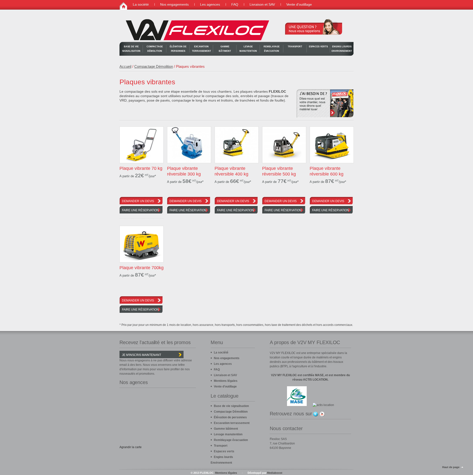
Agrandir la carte (130, 447)
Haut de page (450, 467)
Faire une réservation (140, 210)
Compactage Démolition (155, 48)
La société (141, 4)
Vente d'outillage (299, 4)
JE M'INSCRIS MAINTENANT (141, 355)
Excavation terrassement (201, 48)
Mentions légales (225, 381)
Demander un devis (138, 201)
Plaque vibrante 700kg (141, 267)
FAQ (234, 4)
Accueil (125, 66)
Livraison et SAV (262, 4)
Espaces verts (318, 46)
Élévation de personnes (178, 48)
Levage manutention (248, 48)
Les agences (210, 4)
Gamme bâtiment (225, 48)
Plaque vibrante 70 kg (140, 168)
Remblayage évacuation (272, 48)
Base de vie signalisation (131, 48)
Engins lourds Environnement (342, 48)
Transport (295, 46)
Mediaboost (274, 472)
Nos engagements (174, 4)
